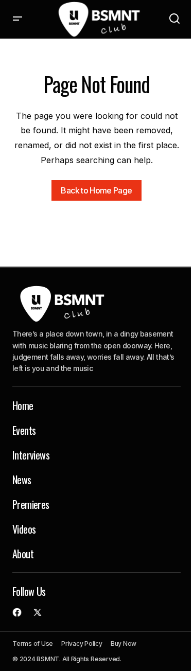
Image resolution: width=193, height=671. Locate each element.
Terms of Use (32, 643)
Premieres (30, 504)
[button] (17, 19)
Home (22, 405)
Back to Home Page (96, 190)
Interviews (30, 455)
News (21, 479)
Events (24, 430)
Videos (24, 529)
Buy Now (123, 643)
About (22, 554)
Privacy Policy (81, 643)
